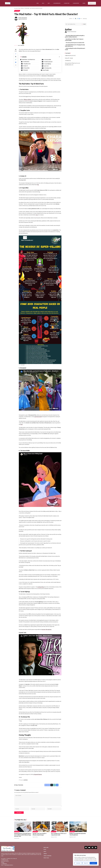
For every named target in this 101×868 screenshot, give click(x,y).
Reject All (86, 863)
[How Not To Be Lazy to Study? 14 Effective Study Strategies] (41, 827)
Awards (45, 853)
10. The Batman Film (47, 68)
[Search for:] (74, 24)
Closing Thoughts (45, 70)
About (45, 851)
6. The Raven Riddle (47, 59)
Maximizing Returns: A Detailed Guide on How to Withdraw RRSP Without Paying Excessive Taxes (22, 835)
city (37, 214)
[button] (77, 19)
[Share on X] (75, 19)
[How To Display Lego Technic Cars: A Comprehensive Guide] (59, 827)
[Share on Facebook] (74, 19)
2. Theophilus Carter (27, 63)
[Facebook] (86, 847)
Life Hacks (17, 10)
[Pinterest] (95, 847)
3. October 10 (25, 65)
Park (21, 424)
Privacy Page (46, 857)
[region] (86, 859)
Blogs (45, 849)
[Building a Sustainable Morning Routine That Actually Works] (78, 827)
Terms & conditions (47, 855)
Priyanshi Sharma (38, 774)
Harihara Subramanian (22, 17)
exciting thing (40, 587)
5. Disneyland (25, 70)
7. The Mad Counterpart (47, 61)
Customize (78, 863)
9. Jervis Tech (46, 65)
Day (38, 184)
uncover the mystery (46, 629)
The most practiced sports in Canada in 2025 (75, 42)
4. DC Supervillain (26, 67)
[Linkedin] (92, 847)
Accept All (93, 863)
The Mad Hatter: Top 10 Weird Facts (28, 59)
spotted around (38, 416)
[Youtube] (89, 847)
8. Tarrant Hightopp (47, 63)
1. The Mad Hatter (26, 61)
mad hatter (25, 779)
